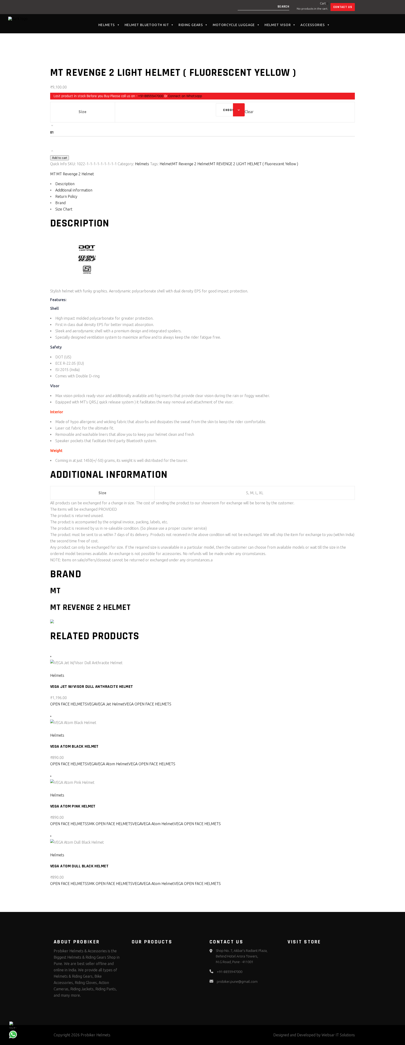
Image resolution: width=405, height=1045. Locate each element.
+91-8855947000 (150, 96)
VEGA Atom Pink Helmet (72, 806)
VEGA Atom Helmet (112, 764)
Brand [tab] (60, 203)
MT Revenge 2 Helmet (191, 164)
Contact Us (342, 7)
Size (82, 112)
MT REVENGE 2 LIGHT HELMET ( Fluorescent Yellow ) (254, 164)
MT (53, 174)
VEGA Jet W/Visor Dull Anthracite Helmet (91, 686)
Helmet (166, 164)
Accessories (312, 25)
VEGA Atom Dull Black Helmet (79, 866)
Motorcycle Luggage (234, 25)
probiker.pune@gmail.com (237, 982)
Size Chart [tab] (63, 209)
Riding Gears (191, 25)
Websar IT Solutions (338, 1035)
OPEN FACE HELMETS (68, 704)
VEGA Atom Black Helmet (74, 746)
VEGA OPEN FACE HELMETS (147, 704)
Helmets (106, 25)
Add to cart (59, 158)
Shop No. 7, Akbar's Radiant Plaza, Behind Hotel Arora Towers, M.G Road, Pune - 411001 (241, 956)
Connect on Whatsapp (185, 96)
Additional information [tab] (73, 190)
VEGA (91, 704)
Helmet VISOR (278, 25)
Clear (249, 112)
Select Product (66, 669)
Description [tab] (65, 184)
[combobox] (230, 109)
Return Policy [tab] (66, 196)
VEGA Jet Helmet (110, 704)
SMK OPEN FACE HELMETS (109, 824)
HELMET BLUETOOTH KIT (147, 25)
